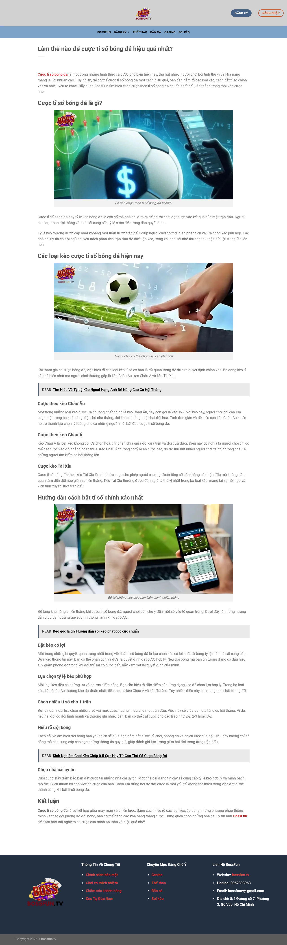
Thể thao (140, 32)
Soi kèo (184, 32)
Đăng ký (120, 32)
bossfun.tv (240, 875)
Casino (170, 32)
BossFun (104, 32)
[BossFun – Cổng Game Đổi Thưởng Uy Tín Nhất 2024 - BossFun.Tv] (143, 13)
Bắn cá (155, 32)
